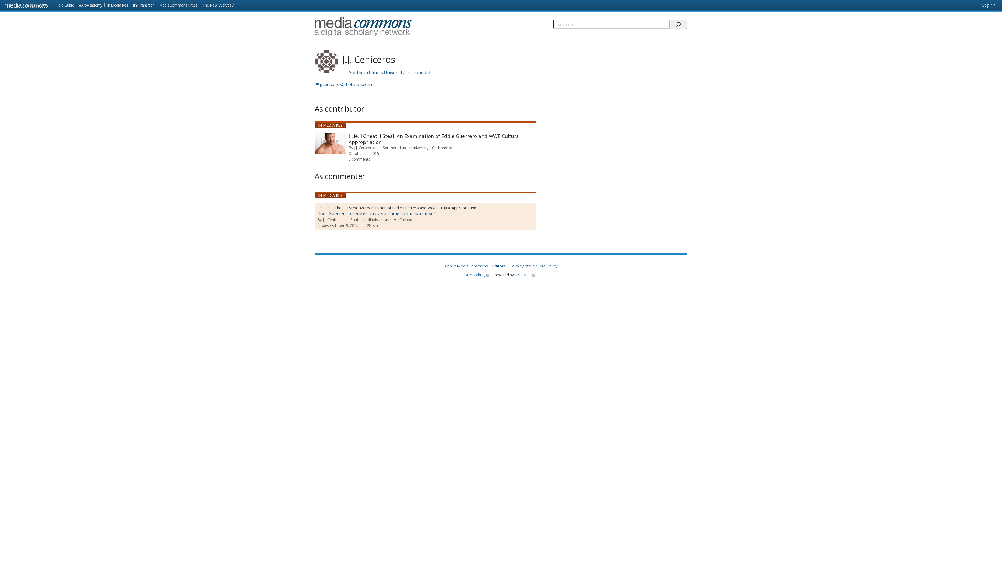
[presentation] (330, 143)
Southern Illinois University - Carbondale (391, 72)
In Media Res (117, 5)
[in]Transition (144, 5)
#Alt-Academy (90, 5)
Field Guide (65, 5)
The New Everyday (218, 5)
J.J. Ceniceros (365, 147)
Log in (987, 5)
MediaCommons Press (179, 5)
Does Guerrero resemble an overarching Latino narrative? (376, 213)
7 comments (359, 159)
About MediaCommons (466, 265)
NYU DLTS (523, 274)
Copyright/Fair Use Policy (534, 265)
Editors (499, 265)
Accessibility (475, 274)
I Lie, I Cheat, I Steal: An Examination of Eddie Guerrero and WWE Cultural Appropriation (434, 139)
